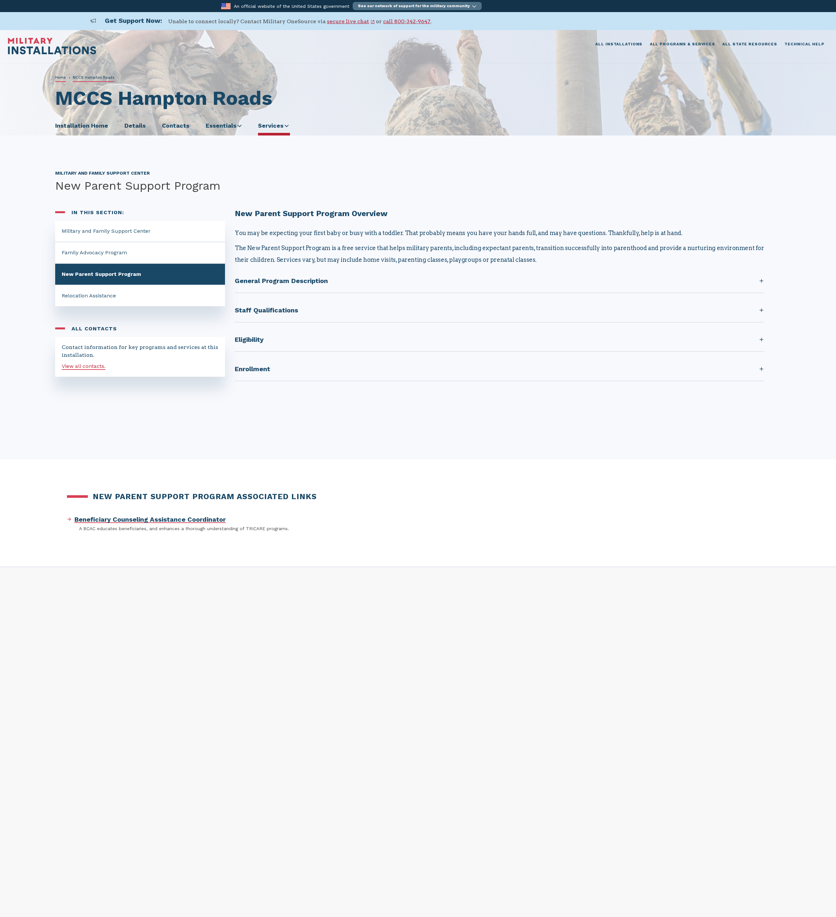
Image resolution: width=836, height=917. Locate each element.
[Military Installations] (52, 53)
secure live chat (348, 21)
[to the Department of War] (226, 6)
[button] (417, 6)
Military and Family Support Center (106, 231)
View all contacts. (83, 366)
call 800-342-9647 (406, 21)
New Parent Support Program (101, 274)
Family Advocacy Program (94, 252)
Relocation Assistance (89, 295)
